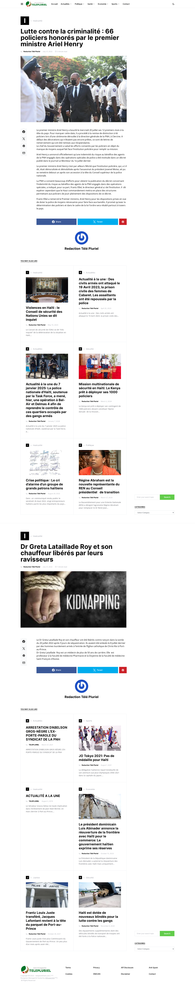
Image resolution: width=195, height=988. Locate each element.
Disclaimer (125, 974)
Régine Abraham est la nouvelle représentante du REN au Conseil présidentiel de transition (99, 486)
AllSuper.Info (50, 978)
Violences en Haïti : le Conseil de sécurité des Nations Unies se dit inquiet (44, 314)
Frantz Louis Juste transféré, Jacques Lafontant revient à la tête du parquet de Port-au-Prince (46, 921)
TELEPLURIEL (34, 745)
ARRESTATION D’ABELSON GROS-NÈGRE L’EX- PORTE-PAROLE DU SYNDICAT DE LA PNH (46, 733)
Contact (152, 974)
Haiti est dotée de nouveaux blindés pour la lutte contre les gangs (98, 917)
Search (167, 497)
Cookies (68, 974)
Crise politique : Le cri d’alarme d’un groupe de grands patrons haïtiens (44, 484)
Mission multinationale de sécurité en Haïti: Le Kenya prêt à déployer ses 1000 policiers (99, 390)
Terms (68, 967)
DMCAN (96, 974)
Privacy (96, 967)
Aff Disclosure (127, 967)
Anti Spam (153, 967)
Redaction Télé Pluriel (31, 51)
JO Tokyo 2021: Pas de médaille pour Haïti (96, 758)
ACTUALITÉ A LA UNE (43, 796)
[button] (173, 4)
